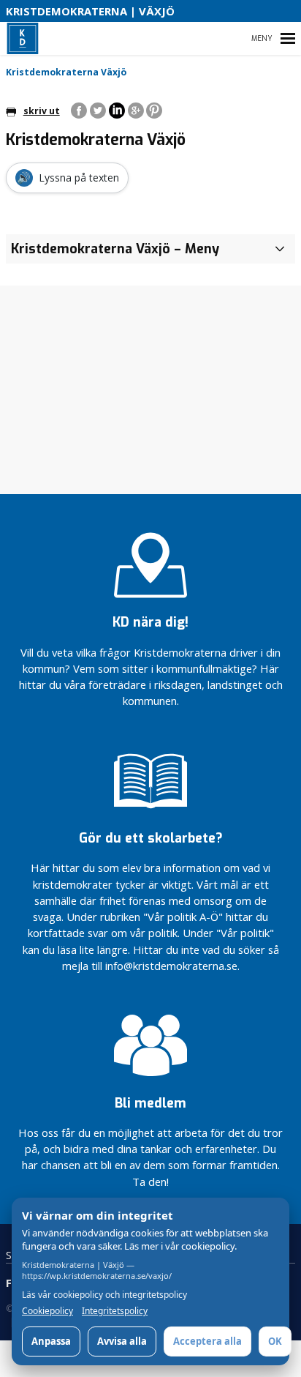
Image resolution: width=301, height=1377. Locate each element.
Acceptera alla (207, 1341)
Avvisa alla (122, 1341)
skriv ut (41, 111)
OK (275, 1341)
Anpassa (51, 1341)
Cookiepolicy (47, 1311)
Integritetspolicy (115, 1311)
